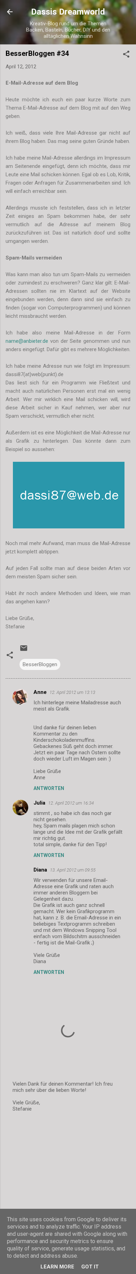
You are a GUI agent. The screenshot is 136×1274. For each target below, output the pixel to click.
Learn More (57, 1267)
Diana (40, 870)
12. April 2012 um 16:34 (71, 803)
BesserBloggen (40, 664)
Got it (90, 1267)
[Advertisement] (68, 1172)
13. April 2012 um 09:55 (73, 870)
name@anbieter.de (27, 341)
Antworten (48, 788)
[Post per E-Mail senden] (24, 650)
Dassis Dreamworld (68, 12)
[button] (126, 55)
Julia (39, 803)
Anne (40, 692)
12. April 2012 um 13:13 (72, 692)
